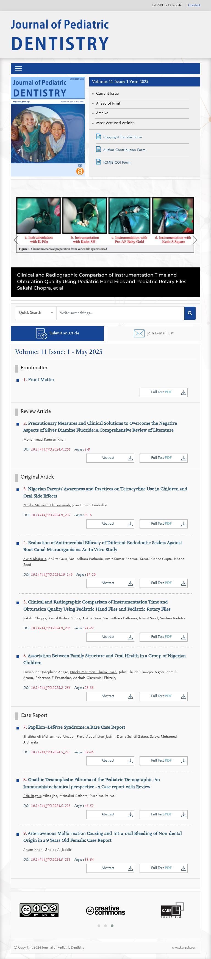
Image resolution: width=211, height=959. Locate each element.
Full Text (161, 392)
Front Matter (38, 380)
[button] (36, 313)
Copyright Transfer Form (122, 137)
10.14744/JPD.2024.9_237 (51, 515)
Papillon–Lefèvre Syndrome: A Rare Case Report (74, 727)
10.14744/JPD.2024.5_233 (51, 860)
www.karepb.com (184, 947)
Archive (102, 113)
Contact (194, 5)
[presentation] (16, 240)
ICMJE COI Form (116, 163)
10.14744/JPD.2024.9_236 (51, 628)
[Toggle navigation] (18, 68)
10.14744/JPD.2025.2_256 (51, 688)
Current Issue (107, 94)
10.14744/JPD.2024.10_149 (52, 575)
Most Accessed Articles (115, 123)
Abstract (108, 458)
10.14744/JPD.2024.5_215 (51, 806)
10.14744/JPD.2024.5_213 (51, 752)
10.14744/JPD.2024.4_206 (51, 449)
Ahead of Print (108, 104)
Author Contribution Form (124, 150)
